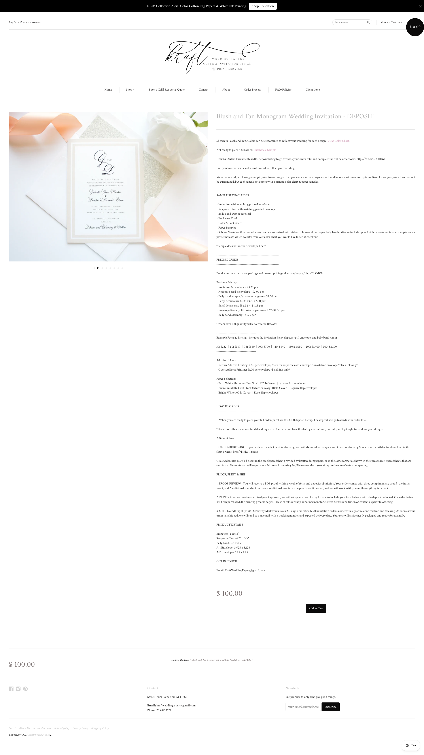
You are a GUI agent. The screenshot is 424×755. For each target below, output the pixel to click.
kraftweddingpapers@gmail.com (176, 706)
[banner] (212, 56)
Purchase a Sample (265, 150)
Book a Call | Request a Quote (167, 90)
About (226, 90)
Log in (12, 22)
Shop (129, 90)
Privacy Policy (80, 728)
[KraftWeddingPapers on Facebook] (11, 689)
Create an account (30, 22)
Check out (396, 22)
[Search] (368, 22)
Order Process (252, 90)
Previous (18, 186)
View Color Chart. (338, 141)
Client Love (313, 90)
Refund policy (62, 728)
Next (198, 186)
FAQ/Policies (283, 90)
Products (184, 660)
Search (12, 728)
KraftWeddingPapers (39, 734)
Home (108, 90)
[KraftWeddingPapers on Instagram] (18, 689)
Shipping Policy (100, 728)
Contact (203, 90)
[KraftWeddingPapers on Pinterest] (25, 689)
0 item (385, 22)
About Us (24, 728)
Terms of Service (42, 728)
